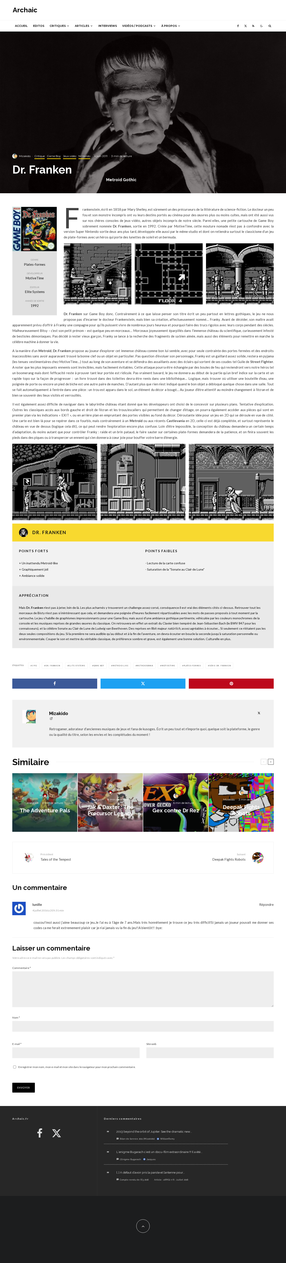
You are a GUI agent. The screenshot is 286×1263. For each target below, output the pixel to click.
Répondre (266, 904)
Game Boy (54, 156)
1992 (34, 665)
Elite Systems (77, 665)
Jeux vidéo (69, 156)
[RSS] (253, 26)
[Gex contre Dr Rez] (175, 802)
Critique (39, 156)
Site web (151, 1044)
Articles (82, 26)
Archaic (25, 10)
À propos (169, 26)
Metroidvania (145, 665)
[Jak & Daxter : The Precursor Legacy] (110, 802)
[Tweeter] (143, 684)
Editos (38, 26)
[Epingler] (231, 684)
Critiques (58, 26)
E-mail (16, 1044)
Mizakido (25, 156)
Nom (16, 1017)
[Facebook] (238, 26)
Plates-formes (192, 665)
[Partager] (54, 684)
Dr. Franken (53, 665)
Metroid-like (120, 665)
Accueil (21, 26)
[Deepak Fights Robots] (241, 802)
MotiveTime (168, 665)
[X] (246, 26)
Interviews (107, 26)
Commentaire (21, 968)
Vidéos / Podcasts (137, 26)
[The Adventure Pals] (44, 802)
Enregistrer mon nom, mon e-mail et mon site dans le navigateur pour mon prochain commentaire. (77, 1067)
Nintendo (84, 156)
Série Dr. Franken (220, 665)
